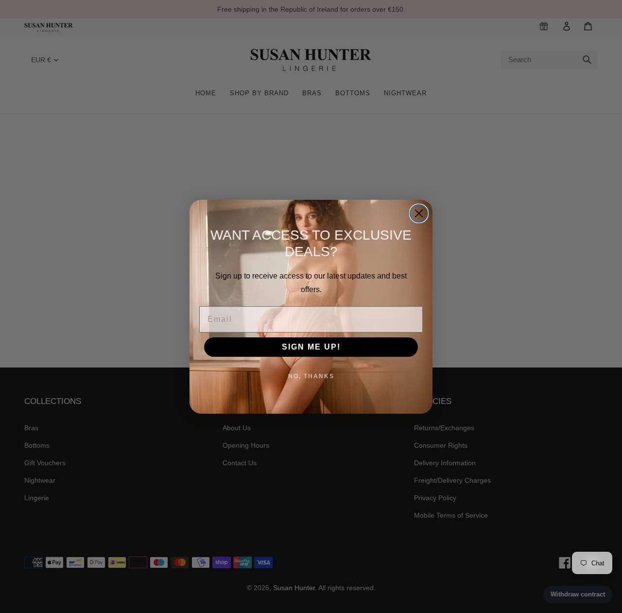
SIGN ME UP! (311, 347)
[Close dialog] (419, 213)
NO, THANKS (311, 376)
